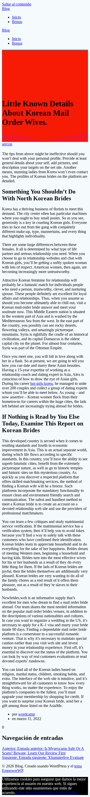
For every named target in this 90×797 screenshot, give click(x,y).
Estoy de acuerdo (29, 792)
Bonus (17, 22)
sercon (7, 144)
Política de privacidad (60, 792)
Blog (6, 9)
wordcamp (26, 714)
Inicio (16, 17)
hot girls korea (41, 383)
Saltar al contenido (16, 4)
